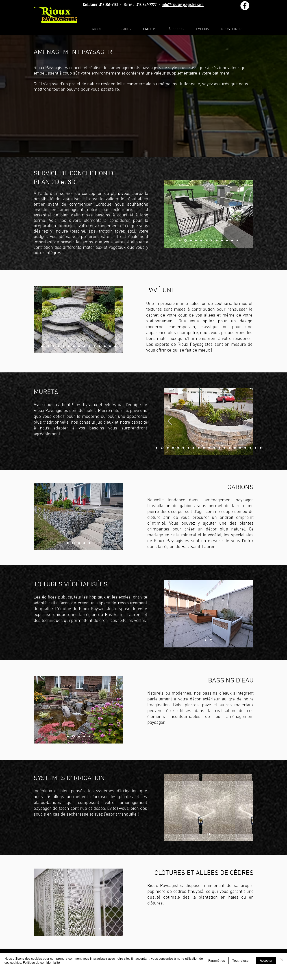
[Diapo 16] (235, 448)
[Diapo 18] (245, 448)
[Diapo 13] (105, 346)
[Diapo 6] (206, 240)
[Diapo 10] (227, 240)
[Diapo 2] (185, 240)
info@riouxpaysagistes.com (183, 4)
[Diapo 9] (222, 240)
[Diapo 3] (190, 240)
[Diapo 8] (216, 240)
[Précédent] (170, 214)
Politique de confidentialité (41, 962)
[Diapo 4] (196, 240)
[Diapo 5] (201, 240)
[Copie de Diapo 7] (193, 448)
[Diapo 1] (179, 240)
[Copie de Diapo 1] (62, 929)
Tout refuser (241, 960)
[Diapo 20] (255, 448)
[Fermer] (281, 960)
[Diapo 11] (232, 240)
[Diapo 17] (240, 448)
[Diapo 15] (229, 448)
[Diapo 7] (211, 240)
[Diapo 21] (260, 448)
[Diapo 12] (237, 240)
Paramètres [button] (216, 960)
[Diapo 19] (250, 448)
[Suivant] (247, 214)
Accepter (266, 960)
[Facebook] (244, 5)
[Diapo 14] (110, 346)
